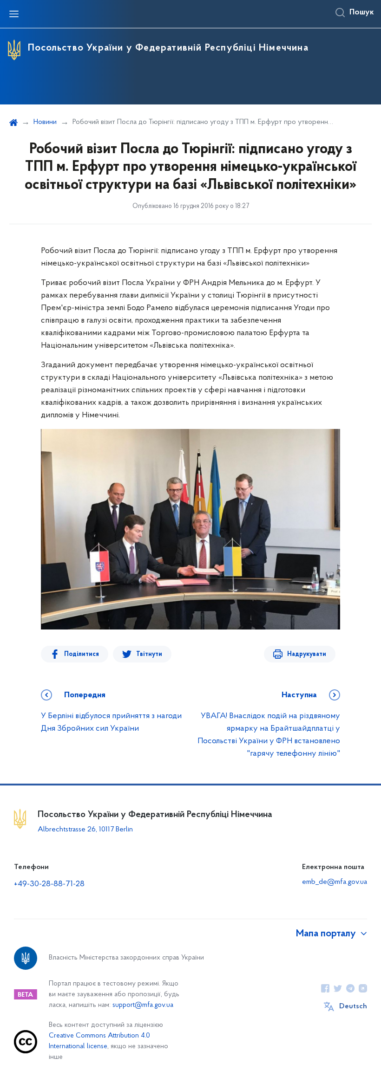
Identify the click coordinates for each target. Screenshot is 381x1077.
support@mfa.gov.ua (142, 1005)
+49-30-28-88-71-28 (49, 884)
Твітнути (149, 654)
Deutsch (353, 1006)
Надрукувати (306, 654)
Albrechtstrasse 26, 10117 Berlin (85, 829)
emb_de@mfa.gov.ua (334, 882)
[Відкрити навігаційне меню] (14, 14)
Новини (45, 122)
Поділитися (81, 654)
